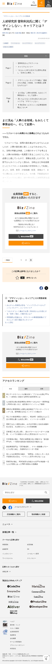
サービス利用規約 (16, 642)
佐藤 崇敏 (18, 33)
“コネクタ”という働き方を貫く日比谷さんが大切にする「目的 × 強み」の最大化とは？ (27, 312)
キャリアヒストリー (25, 66)
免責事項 (13, 635)
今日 (10, 389)
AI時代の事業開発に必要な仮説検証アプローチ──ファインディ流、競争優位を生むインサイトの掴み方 (27, 410)
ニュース (6, 524)
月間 (41, 389)
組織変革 (5, 549)
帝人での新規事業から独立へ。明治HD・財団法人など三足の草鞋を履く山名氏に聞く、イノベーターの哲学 (27, 417)
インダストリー (7, 554)
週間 (26, 389)
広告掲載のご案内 (13, 514)
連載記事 (5, 571)
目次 (26, 56)
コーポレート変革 (33, 554)
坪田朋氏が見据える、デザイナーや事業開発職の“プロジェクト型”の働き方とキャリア (26, 318)
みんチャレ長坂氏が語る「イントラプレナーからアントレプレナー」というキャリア (26, 306)
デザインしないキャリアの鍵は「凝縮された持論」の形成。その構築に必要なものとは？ (32, 82)
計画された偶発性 (8, 47)
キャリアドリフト (40, 43)
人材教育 (5, 43)
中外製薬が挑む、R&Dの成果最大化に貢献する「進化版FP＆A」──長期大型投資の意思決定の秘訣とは (27, 440)
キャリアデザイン (27, 43)
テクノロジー (31, 558)
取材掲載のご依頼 (38, 514)
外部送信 (13, 648)
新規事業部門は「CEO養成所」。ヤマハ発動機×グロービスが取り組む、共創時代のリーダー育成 (27, 447)
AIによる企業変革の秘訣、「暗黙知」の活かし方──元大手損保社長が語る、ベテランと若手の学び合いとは (27, 455)
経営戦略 (30, 544)
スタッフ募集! (14, 628)
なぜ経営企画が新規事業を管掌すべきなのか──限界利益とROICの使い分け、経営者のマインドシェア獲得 (27, 402)
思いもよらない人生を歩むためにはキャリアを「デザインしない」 (32, 99)
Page (8, 68)
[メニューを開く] (3, 3)
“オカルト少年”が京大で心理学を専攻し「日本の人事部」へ (31, 71)
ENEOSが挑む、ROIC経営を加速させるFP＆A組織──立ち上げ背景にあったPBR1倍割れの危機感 (27, 462)
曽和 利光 (5, 33)
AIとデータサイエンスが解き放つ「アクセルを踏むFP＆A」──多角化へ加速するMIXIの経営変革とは (27, 395)
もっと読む (9, 322)
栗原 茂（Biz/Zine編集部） (39, 33)
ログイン (27, 243)
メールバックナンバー (27, 230)
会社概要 (13, 638)
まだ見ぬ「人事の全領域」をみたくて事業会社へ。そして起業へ (32, 93)
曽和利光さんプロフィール (28, 63)
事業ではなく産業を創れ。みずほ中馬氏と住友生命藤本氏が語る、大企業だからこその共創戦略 (27, 425)
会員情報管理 (14, 631)
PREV (8, 260)
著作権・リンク (15, 625)
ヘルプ (12, 621)
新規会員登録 (27, 236)
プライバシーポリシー (17, 645)
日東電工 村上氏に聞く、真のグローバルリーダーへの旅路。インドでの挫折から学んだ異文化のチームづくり (27, 432)
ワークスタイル (15, 43)
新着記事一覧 (8, 532)
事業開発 (5, 544)
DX (28, 549)
